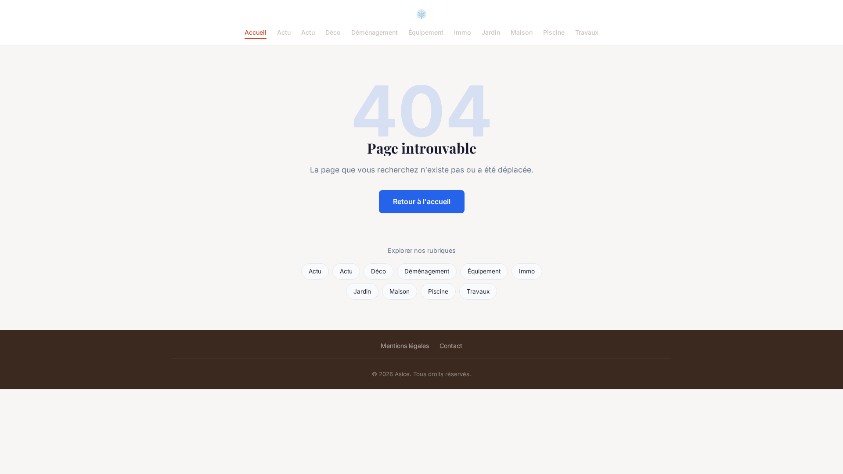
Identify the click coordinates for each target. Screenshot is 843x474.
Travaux (586, 32)
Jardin (491, 32)
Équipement (425, 32)
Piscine (554, 32)
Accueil (256, 32)
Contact (451, 345)
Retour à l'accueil (421, 201)
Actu (284, 32)
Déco (333, 32)
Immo (462, 32)
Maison (522, 32)
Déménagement (374, 32)
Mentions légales (405, 345)
